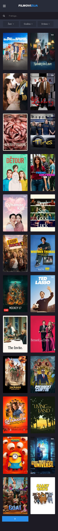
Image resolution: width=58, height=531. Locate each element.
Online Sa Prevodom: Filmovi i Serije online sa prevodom (28, 5)
